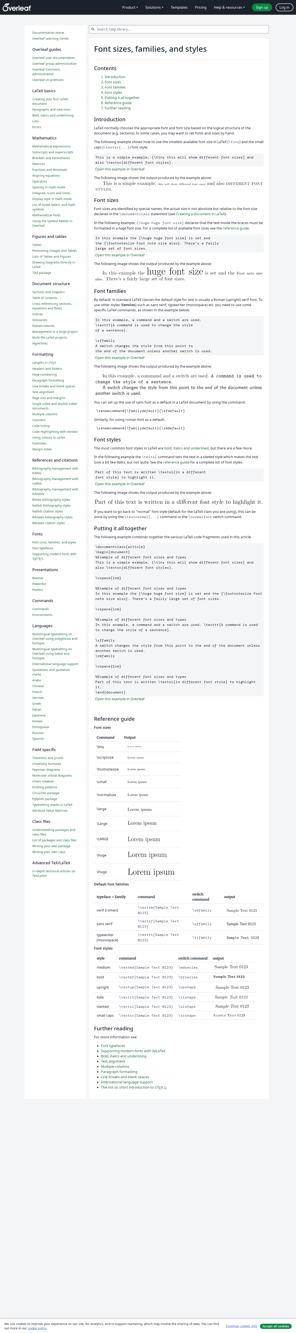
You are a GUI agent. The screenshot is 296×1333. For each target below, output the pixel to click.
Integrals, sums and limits (51, 193)
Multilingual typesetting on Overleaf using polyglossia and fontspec (54, 638)
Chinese (38, 686)
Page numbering (44, 374)
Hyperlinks (40, 343)
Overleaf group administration (54, 63)
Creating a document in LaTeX (200, 214)
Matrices (38, 164)
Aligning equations (46, 175)
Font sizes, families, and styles (54, 542)
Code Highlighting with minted (54, 432)
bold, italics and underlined (186, 448)
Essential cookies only (241, 1326)
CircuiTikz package (45, 793)
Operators (39, 181)
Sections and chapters (48, 292)
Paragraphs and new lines (51, 109)
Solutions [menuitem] (153, 7)
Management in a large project (55, 332)
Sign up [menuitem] (262, 7)
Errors (36, 127)
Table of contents (44, 298)
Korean (37, 721)
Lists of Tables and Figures (51, 256)
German (38, 698)
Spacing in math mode (48, 187)
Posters (37, 590)
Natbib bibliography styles (51, 505)
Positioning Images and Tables (54, 251)
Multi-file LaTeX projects (49, 337)
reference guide (236, 228)
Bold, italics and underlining (123, 1056)
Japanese (39, 715)
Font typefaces (113, 1045)
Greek (36, 703)
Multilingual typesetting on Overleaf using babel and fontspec (52, 653)
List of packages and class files (54, 840)
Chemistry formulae (46, 764)
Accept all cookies (276, 1326)
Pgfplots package (44, 799)
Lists (35, 121)
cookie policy (37, 1328)
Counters (39, 420)
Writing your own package (51, 846)
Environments (42, 615)
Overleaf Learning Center (50, 38)
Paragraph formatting (119, 1071)
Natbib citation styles (47, 511)
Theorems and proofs (47, 758)
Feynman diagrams (46, 769)
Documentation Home (48, 33)
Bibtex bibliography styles (51, 500)
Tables (37, 245)
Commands (40, 609)
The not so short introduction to (134, 1087)
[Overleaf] (17, 7)
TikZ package (41, 273)
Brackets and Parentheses (51, 158)
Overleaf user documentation (53, 58)
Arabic (37, 680)
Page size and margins (48, 398)
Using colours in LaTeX (48, 437)
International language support (127, 1082)
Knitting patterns (44, 787)
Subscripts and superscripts (52, 152)
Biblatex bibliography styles (52, 517)
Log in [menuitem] (284, 7)
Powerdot (39, 584)
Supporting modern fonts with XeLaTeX (133, 1051)
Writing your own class (48, 852)
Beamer (38, 578)
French (37, 692)
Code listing (41, 426)
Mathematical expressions (51, 146)
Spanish (38, 739)
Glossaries (39, 320)
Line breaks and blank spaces (125, 1076)
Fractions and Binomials (49, 170)
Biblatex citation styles (48, 523)
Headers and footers (47, 369)
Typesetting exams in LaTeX (52, 805)
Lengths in (44, 362)
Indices (37, 314)
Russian (38, 733)
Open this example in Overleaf (119, 169)
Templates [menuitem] (179, 7)
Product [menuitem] (128, 7)
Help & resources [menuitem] (228, 7)
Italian (37, 709)
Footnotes (39, 443)
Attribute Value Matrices (50, 810)
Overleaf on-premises (48, 80)
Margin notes (42, 449)
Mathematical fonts (46, 215)
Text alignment (113, 1061)
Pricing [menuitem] (201, 7)
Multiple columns (115, 1066)
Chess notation (43, 781)
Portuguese (40, 727)
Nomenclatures (43, 326)
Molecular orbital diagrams (52, 775)
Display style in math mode (52, 199)
